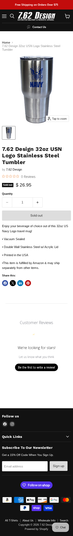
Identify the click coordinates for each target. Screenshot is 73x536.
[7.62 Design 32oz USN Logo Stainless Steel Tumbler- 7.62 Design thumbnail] (8, 132)
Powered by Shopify (36, 529)
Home (6, 42)
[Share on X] (13, 283)
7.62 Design (14, 169)
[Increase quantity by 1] (38, 202)
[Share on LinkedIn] (20, 283)
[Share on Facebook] (5, 283)
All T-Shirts (11, 520)
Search (64, 520)
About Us (28, 520)
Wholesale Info (46, 520)
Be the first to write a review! (36, 367)
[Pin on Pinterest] (28, 283)
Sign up (58, 466)
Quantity (7, 193)
